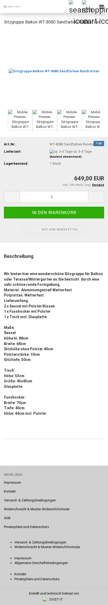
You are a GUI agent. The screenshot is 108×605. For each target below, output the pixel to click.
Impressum (12, 482)
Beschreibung (19, 256)
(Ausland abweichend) (66, 156)
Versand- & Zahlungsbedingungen (30, 500)
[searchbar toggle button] (75, 6)
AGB (7, 518)
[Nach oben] (93, 597)
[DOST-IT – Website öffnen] (54, 599)
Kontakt (10, 491)
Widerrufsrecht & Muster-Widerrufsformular (37, 509)
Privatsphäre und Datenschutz (26, 527)
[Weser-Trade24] (10, 6)
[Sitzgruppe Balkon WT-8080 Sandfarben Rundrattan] (54, 69)
